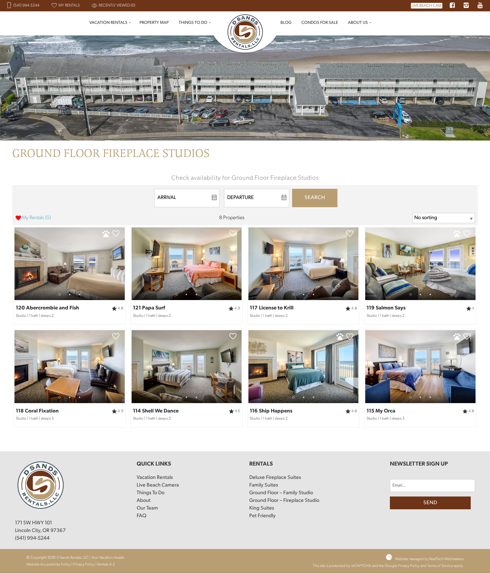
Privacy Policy (84, 564)
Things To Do (193, 23)
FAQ (141, 516)
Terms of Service (440, 566)
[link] (69, 275)
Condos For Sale (319, 23)
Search (315, 197)
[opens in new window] (452, 6)
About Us (358, 23)
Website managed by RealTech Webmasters (429, 559)
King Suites (261, 508)
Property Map (154, 23)
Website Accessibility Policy (48, 564)
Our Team (147, 508)
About (144, 500)
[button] (69, 294)
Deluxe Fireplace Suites (275, 477)
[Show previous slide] (16, 263)
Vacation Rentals (108, 23)
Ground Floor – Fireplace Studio (284, 500)
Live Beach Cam (427, 6)
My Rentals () (36, 218)
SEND (430, 503)
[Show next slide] (122, 263)
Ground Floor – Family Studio (281, 493)
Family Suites (263, 485)
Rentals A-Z (106, 564)
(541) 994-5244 (32, 538)
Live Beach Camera (158, 485)
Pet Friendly (262, 516)
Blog (286, 23)
